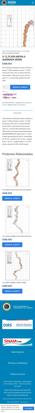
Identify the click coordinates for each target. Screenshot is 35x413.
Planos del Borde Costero (13, 51)
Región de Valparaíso (19, 105)
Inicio (3, 51)
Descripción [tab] (17, 113)
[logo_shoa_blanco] (8, 3)
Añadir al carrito (20, 87)
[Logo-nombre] (17, 307)
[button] (32, 8)
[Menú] (33, 2)
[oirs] (17, 324)
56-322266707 (15, 402)
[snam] (17, 342)
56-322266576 (24, 402)
